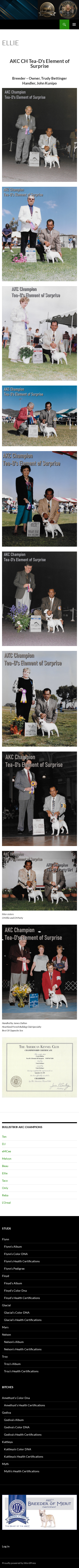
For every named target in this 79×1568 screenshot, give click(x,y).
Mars (5, 1327)
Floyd (5, 1276)
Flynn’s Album (13, 1246)
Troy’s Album (12, 1364)
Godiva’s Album (14, 1420)
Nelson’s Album (14, 1342)
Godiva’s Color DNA (17, 1427)
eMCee (6, 1151)
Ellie (4, 1173)
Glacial (6, 1305)
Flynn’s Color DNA (16, 1254)
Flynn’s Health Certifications (22, 1261)
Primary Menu (74, 24)
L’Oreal (6, 1202)
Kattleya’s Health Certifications (23, 1456)
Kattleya (7, 1442)
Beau (5, 1166)
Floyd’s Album (13, 1283)
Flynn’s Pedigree (14, 1268)
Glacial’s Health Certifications (23, 1320)
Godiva (6, 1412)
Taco (5, 1180)
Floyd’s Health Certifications (22, 1298)
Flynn (5, 1239)
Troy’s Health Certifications (21, 1371)
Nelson (6, 1334)
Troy (5, 1356)
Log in (6, 1546)
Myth (5, 1464)
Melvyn (6, 1158)
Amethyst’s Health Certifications (24, 1405)
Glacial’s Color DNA (17, 1312)
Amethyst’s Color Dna (16, 1398)
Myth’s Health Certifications (21, 1471)
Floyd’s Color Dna (15, 1290)
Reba (5, 1195)
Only (5, 1188)
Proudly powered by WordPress (19, 1563)
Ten (4, 1136)
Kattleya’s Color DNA (17, 1449)
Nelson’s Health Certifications (23, 1349)
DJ (3, 1144)
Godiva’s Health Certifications (23, 1434)
